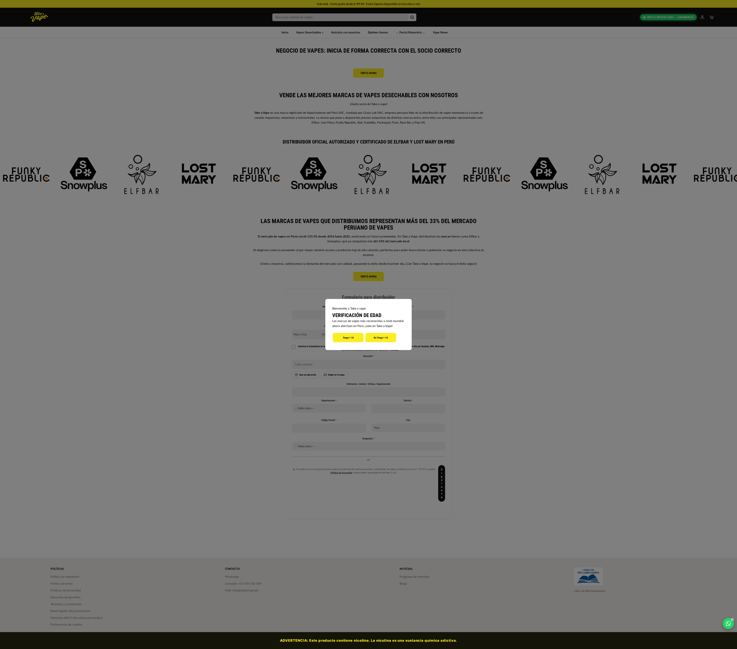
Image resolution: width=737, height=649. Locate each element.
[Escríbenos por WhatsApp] (728, 623)
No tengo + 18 (381, 337)
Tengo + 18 (348, 337)
